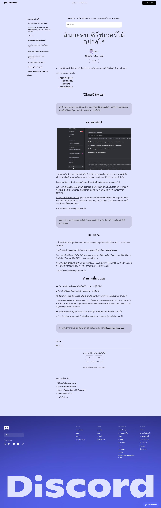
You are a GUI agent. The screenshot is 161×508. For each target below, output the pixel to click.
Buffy (96, 51)
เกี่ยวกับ (99, 430)
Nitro (77, 433)
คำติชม (74, 3)
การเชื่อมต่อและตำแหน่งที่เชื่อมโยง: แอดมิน (38, 46)
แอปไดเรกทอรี (80, 439)
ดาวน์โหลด (79, 430)
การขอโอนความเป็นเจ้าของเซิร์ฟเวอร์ (38, 23)
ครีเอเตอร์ (121, 443)
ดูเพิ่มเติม (29, 75)
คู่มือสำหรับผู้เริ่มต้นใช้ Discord (66, 386)
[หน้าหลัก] (10, 3)
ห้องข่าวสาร (101, 439)
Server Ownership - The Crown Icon (38, 71)
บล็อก (120, 436)
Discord (71, 18)
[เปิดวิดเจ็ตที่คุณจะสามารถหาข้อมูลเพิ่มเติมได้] (151, 504)
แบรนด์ (99, 436)
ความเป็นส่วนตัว (145, 433)
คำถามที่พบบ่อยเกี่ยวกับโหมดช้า (36, 62)
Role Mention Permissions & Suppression (36, 57)
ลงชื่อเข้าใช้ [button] (149, 3)
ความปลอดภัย (123, 433)
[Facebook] (57, 345)
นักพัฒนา (121, 449)
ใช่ (89, 357)
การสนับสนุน (122, 430)
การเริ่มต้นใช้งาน (62, 397)
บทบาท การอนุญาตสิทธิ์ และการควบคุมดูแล (105, 18)
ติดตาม (94, 61)
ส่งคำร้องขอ (83, 3)
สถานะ (78, 436)
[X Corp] (60, 345)
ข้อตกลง (142, 430)
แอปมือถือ (66, 84)
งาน (98, 433)
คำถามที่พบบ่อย (66, 87)
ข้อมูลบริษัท (143, 449)
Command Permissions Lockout (37, 40)
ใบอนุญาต (143, 446)
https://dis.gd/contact (114, 328)
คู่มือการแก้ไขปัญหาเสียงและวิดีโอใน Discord (71, 390)
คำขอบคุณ (143, 443)
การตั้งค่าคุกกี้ (144, 436)
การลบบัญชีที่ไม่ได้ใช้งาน (65, 393)
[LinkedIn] (62, 345)
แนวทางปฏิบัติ (144, 439)
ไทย (7, 435)
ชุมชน (120, 446)
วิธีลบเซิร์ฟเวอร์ (66, 78)
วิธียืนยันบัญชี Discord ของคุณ (66, 383)
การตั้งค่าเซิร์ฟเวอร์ (82, 18)
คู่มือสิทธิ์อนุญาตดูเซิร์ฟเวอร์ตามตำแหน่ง (38, 51)
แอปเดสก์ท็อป (67, 81)
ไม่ (99, 357)
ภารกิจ (120, 452)
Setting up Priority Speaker (35, 67)
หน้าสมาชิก (31, 36)
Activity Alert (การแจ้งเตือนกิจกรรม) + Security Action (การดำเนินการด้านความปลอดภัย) (39, 29)
